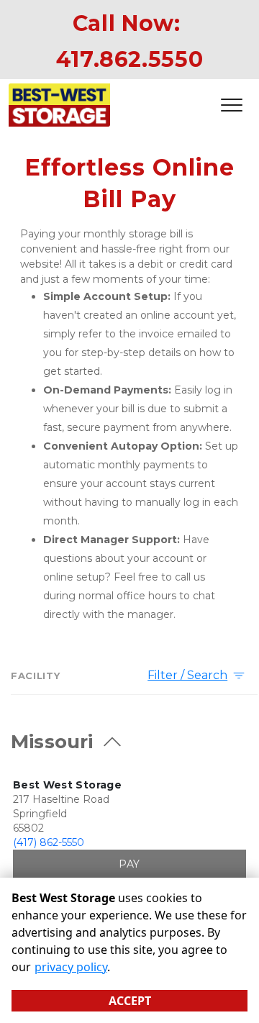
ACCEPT (130, 1001)
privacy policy (71, 967)
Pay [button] (129, 864)
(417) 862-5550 (48, 842)
